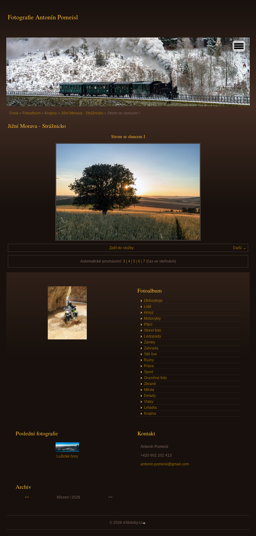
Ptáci (148, 324)
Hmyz (149, 312)
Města (149, 390)
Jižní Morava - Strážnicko (82, 113)
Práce (149, 366)
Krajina (51, 113)
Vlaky (148, 401)
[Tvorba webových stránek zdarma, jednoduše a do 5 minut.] (144, 523)
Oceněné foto (155, 378)
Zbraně (150, 384)
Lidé (147, 306)
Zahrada (151, 348)
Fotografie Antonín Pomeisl (43, 17)
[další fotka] (238, 192)
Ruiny (149, 360)
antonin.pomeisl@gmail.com (164, 464)
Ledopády (152, 336)
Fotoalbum (31, 113)
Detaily (150, 395)
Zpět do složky (121, 248)
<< (27, 497)
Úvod (13, 113)
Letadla (150, 407)
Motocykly (152, 318)
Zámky (149, 342)
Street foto (152, 330)
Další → (239, 248)
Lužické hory (67, 456)
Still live (150, 354)
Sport (148, 372)
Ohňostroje (153, 300)
